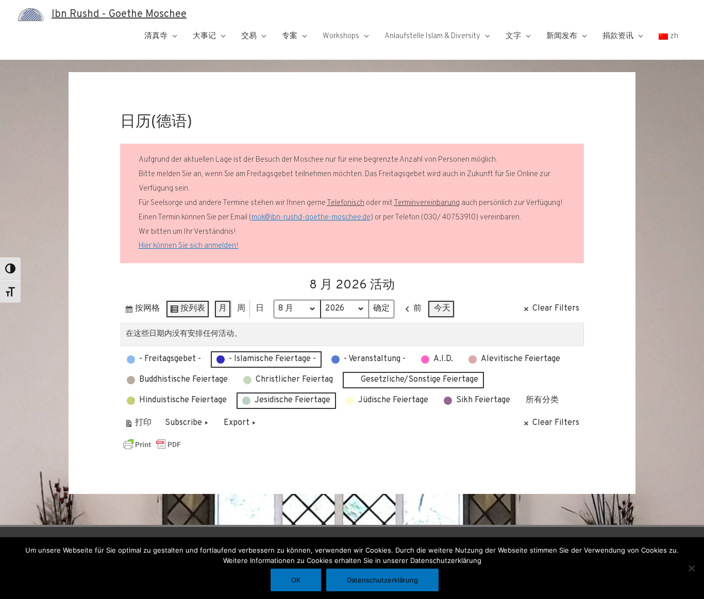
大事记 (204, 36)
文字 (513, 36)
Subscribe (183, 423)
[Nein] (691, 568)
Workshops (341, 36)
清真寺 (155, 36)
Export (236, 423)
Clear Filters (555, 308)
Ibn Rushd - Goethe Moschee (119, 14)
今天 (442, 308)
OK (295, 580)
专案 (289, 36)
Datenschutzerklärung (382, 580)
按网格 (142, 310)
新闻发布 (561, 36)
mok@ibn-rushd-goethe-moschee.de (311, 218)
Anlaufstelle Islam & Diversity (432, 36)
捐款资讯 (617, 36)
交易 (249, 36)
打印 (138, 425)
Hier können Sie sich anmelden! (189, 246)
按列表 (187, 310)
